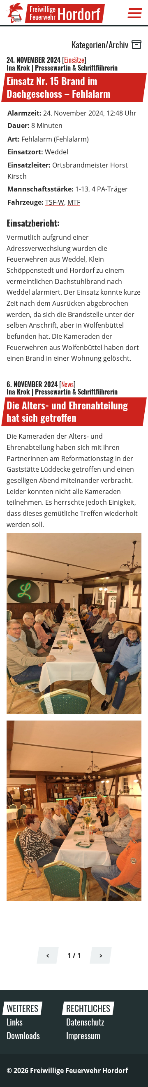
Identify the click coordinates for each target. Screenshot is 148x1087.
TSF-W (54, 202)
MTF (73, 202)
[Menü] (134, 13)
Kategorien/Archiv (100, 45)
